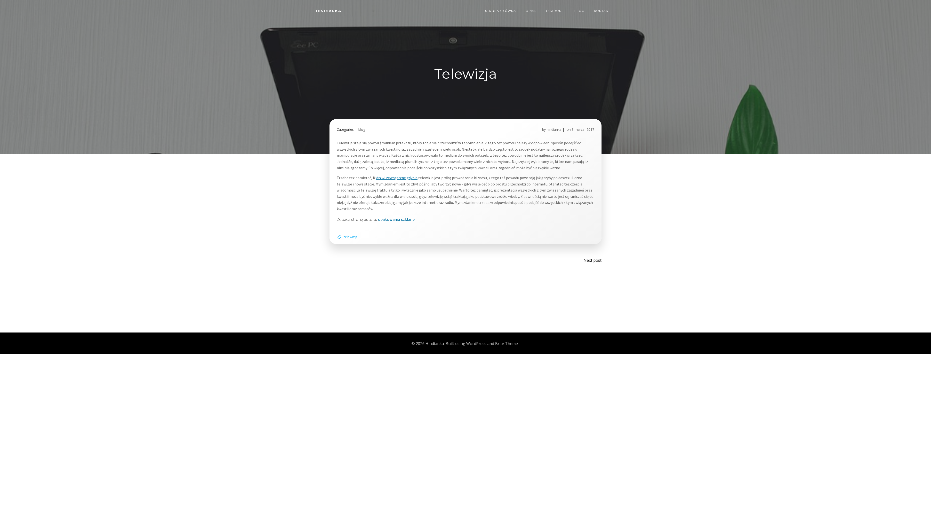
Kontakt (602, 11)
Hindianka (328, 10)
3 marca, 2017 (583, 129)
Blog (579, 11)
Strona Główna (500, 11)
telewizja (351, 237)
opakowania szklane (396, 219)
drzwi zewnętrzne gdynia (396, 177)
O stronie (555, 11)
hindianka (554, 129)
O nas (531, 11)
